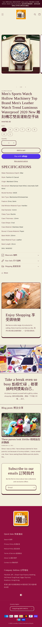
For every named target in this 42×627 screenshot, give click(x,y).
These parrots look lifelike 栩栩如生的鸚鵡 (21, 441)
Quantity (4, 138)
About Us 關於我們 (10, 558)
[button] (2, 14)
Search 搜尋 (8, 539)
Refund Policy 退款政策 (12, 549)
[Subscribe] (34, 487)
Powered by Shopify (27, 623)
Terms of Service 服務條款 (13, 553)
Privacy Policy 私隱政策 (12, 544)
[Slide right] (25, 87)
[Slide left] (16, 87)
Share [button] (6, 273)
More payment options (21, 161)
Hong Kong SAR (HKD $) (20, 608)
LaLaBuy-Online (17, 623)
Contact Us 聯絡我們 (11, 562)
